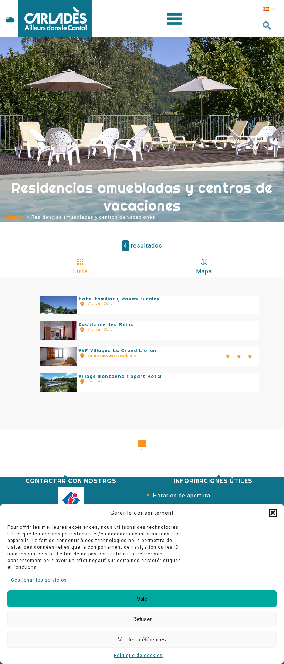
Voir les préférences (142, 639)
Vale (142, 599)
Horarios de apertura (181, 496)
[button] (273, 513)
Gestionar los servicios (39, 580)
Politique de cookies (138, 655)
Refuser (142, 619)
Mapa (204, 271)
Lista (80, 271)
